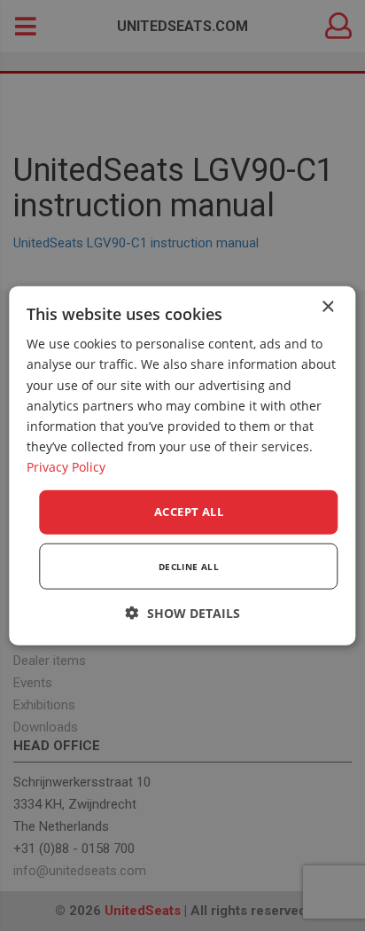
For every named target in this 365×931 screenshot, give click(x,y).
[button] (183, 612)
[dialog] (182, 465)
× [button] (327, 307)
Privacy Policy (66, 466)
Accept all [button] (188, 512)
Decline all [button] (189, 565)
